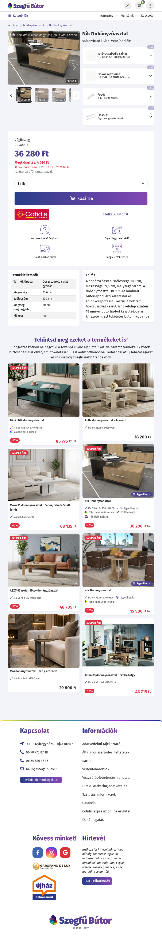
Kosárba (84, 198)
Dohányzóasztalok (33, 25)
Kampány (106, 15)
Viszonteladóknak (95, 769)
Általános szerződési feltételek (105, 752)
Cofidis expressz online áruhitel (106, 811)
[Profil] (128, 5)
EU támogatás (93, 820)
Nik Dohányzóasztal (60, 25)
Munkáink (127, 15)
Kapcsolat (147, 15)
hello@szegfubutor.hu (42, 769)
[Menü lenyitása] (150, 5)
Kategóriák (20, 15)
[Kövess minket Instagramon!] (51, 852)
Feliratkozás (100, 881)
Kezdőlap (13, 25)
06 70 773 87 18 (37, 752)
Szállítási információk (99, 794)
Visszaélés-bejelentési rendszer (106, 778)
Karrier (87, 761)
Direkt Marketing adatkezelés (104, 786)
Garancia (89, 803)
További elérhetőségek (38, 780)
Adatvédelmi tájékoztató (101, 744)
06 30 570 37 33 (37, 761)
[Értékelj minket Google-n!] (65, 852)
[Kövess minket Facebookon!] (37, 852)
